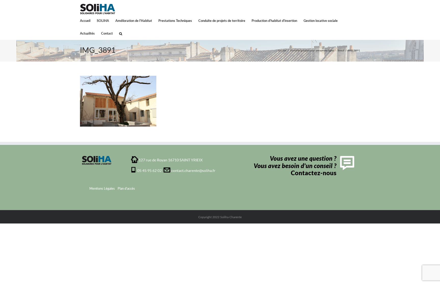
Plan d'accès (126, 188)
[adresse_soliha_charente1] (173, 157)
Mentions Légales (102, 188)
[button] (120, 33)
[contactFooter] (302, 157)
